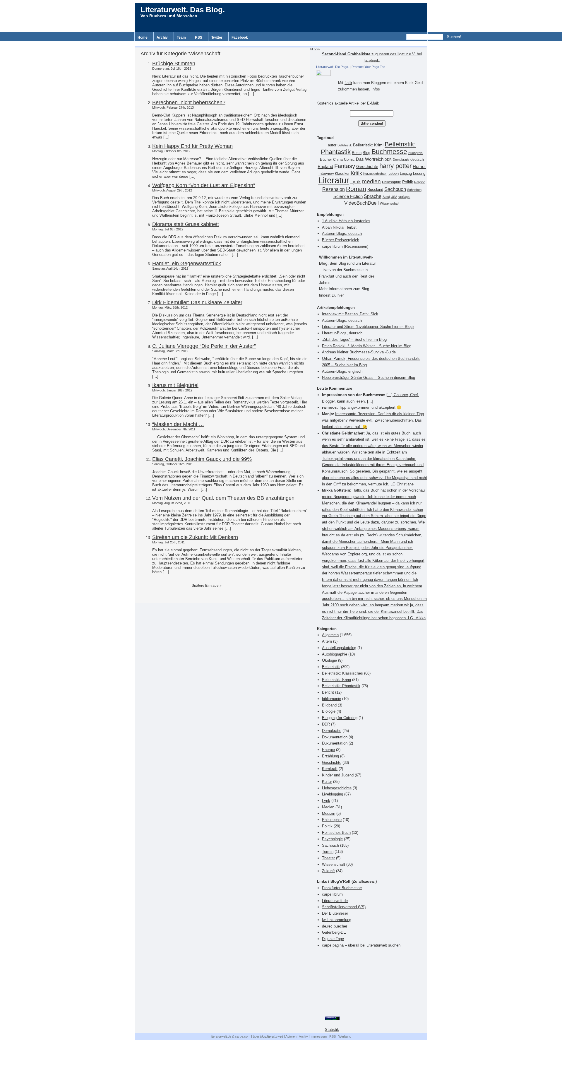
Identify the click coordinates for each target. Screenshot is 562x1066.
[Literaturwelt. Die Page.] (371, 73)
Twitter (216, 37)
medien (371, 181)
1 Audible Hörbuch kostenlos (346, 221)
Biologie (328, 711)
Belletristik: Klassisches (342, 673)
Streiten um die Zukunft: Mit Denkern (195, 537)
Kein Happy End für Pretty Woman (192, 146)
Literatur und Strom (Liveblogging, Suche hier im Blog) (368, 326)
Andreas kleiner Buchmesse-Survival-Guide (359, 352)
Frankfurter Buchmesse (342, 888)
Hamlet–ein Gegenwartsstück (186, 263)
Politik (407, 182)
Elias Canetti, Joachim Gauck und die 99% (202, 459)
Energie (328, 749)
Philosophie (391, 182)
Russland (375, 190)
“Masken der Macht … (178, 424)
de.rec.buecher (334, 926)
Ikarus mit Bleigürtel (175, 385)
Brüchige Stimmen (173, 63)
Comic (349, 160)
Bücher (326, 159)
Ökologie (329, 660)
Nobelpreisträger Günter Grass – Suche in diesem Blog (368, 377)
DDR (388, 159)
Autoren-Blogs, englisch (342, 371)
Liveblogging (332, 794)
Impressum (319, 1036)
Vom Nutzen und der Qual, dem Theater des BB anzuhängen (223, 498)
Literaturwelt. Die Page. (332, 67)
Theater (328, 858)
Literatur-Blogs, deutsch (342, 333)
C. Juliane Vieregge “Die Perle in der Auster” (204, 346)
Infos (375, 89)
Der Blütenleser (335, 913)
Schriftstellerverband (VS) (344, 907)
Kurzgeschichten (375, 173)
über (268, 1036)
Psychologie (332, 839)
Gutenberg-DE (334, 932)
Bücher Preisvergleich (340, 240)
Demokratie (401, 159)
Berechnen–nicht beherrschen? (188, 102)
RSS (198, 37)
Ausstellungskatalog (339, 648)
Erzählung (330, 756)
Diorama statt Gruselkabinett (185, 224)
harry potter (395, 166)
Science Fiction (348, 196)
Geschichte (367, 166)
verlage (404, 197)
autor (332, 145)
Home (143, 37)
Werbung (344, 1036)
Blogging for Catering (339, 718)
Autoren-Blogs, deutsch (342, 233)
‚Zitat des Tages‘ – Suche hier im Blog (354, 339)
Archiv (162, 37)
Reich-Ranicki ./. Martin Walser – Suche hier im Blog (366, 346)
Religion (419, 182)
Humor (419, 166)
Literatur (333, 180)
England (325, 166)
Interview (326, 174)
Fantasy (344, 166)
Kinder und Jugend (338, 775)
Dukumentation (334, 743)
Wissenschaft (389, 203)
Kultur (327, 781)
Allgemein (330, 635)
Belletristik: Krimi (368, 145)
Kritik (356, 173)
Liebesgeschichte (337, 788)
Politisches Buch (336, 832)
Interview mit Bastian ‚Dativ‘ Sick (350, 314)
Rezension (333, 189)
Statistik (332, 1029)
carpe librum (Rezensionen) (345, 246)
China (338, 160)
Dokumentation (334, 737)
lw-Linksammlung (336, 920)
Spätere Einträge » (207, 585)
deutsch (417, 160)
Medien (328, 807)
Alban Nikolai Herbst (339, 227)
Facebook (240, 37)
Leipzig (406, 173)
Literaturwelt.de (335, 901)
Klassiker (342, 174)
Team (181, 37)
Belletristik (344, 145)
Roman (356, 188)
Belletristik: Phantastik (341, 686)
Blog (366, 153)
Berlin (356, 152)
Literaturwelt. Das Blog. (182, 9)
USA (394, 197)
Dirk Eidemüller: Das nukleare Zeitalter (197, 302)
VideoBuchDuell (361, 203)
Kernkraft (329, 768)
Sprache (372, 196)
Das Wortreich (369, 159)
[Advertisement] (281, 43)
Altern (327, 641)
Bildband (329, 705)
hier (340, 295)
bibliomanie (331, 699)
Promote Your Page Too (368, 67)
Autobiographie (334, 654)
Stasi (386, 197)
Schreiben (414, 189)
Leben (393, 174)
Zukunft (328, 871)
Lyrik (355, 181)
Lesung (419, 174)
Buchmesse (389, 151)
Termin (327, 851)
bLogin (315, 49)
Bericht (328, 692)
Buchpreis (415, 153)
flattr (348, 83)
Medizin (328, 813)
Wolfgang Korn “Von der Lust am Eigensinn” (203, 185)
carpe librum (332, 894)
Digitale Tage (333, 939)
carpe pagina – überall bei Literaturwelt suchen (361, 945)
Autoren (291, 1036)
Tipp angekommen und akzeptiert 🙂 (370, 407)
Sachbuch (395, 189)
